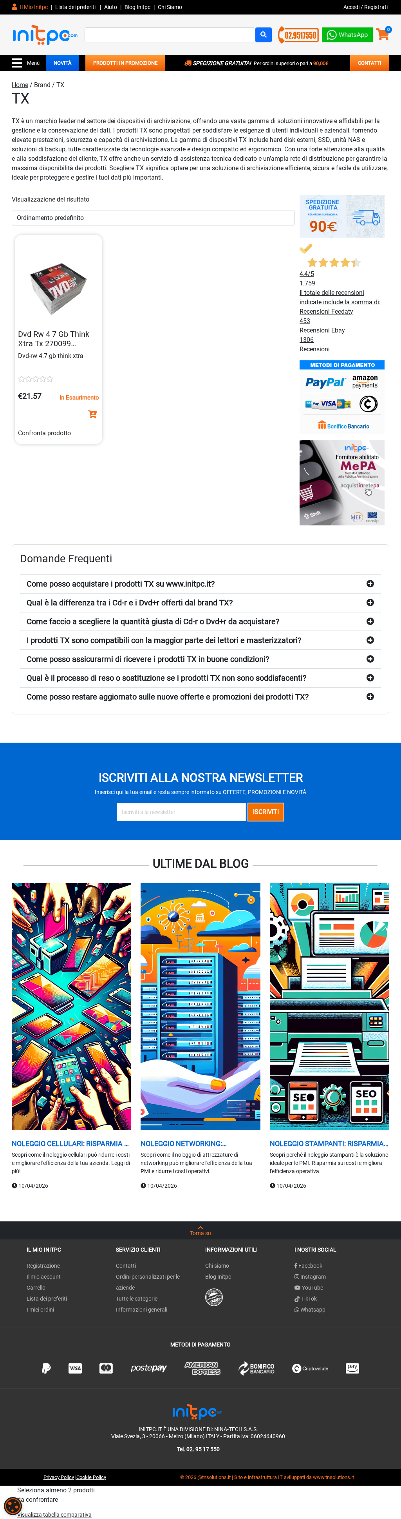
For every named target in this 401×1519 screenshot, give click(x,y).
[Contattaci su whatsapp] (347, 33)
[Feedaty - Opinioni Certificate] (214, 1297)
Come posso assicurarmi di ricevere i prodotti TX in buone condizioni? (148, 659)
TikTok (308, 1299)
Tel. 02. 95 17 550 (198, 1449)
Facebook (309, 1266)
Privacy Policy (58, 1477)
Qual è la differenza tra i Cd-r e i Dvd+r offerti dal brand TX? (130, 602)
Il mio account (44, 1277)
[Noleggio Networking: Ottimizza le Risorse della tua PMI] (200, 1007)
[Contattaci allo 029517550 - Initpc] (298, 34)
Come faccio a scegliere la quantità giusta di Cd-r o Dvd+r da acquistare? (153, 621)
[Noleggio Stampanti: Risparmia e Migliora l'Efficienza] (329, 1007)
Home (20, 85)
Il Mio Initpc (33, 7)
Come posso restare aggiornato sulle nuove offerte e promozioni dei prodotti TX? (168, 696)
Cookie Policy (91, 1477)
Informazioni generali (141, 1309)
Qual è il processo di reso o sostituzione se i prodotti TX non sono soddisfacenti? (166, 678)
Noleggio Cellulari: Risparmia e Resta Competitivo (70, 1143)
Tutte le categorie (136, 1299)
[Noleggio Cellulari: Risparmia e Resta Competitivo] (71, 1007)
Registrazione (43, 1266)
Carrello (36, 1288)
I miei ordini (40, 1309)
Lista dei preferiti (76, 7)
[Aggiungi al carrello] (92, 414)
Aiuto (110, 7)
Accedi (352, 7)
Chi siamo (217, 1266)
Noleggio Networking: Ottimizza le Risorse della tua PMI (197, 1143)
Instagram (312, 1277)
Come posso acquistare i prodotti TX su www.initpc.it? (121, 584)
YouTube (312, 1288)
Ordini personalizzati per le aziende (148, 1282)
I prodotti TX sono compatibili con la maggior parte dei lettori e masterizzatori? (164, 640)
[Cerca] (263, 34)
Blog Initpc (218, 1277)
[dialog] (13, 1506)
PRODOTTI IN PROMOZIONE (125, 63)
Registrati (376, 7)
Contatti (126, 1266)
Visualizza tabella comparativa (54, 1515)
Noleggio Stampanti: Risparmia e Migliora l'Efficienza (329, 1143)
